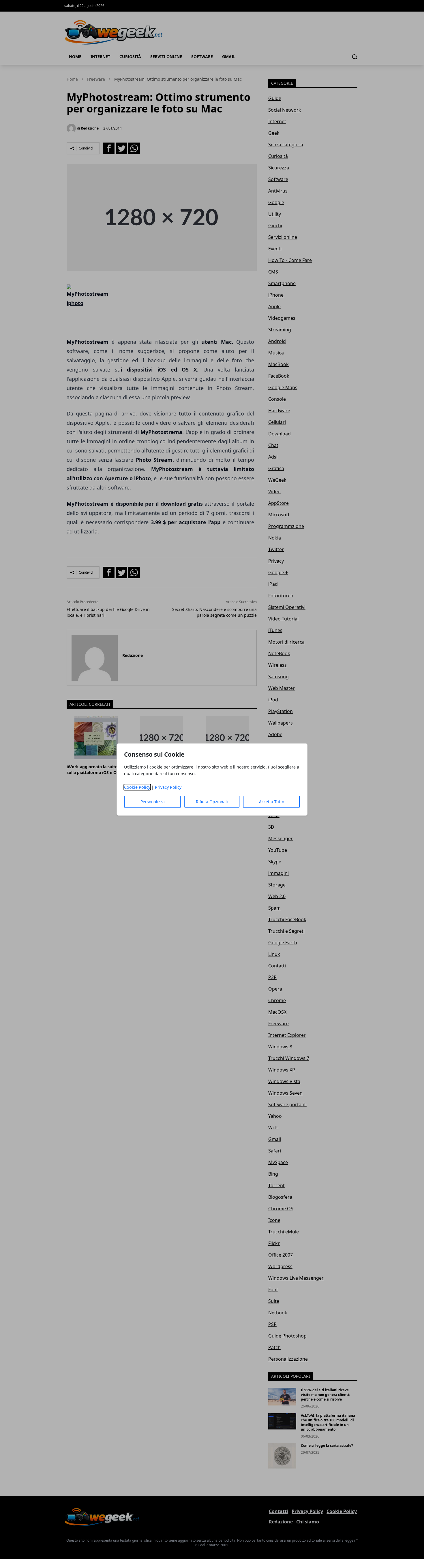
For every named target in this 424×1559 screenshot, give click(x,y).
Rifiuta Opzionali (212, 801)
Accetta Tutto (271, 801)
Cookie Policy (137, 787)
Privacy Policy (168, 787)
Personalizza (152, 801)
